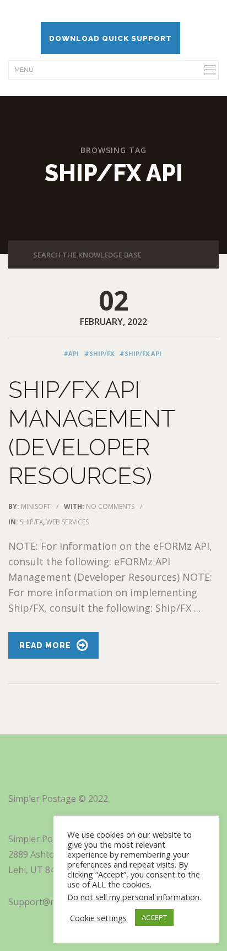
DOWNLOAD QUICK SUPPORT (110, 38)
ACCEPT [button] (154, 917)
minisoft (36, 506)
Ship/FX (31, 522)
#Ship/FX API (140, 353)
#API (71, 353)
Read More (45, 645)
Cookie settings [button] (98, 918)
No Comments (110, 506)
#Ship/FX (99, 353)
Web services (67, 522)
